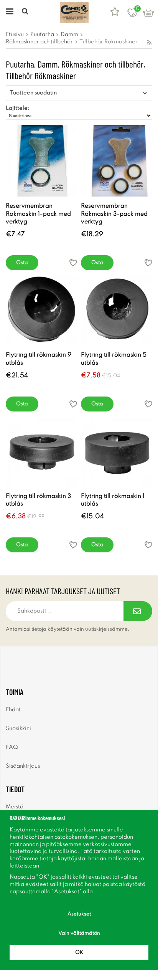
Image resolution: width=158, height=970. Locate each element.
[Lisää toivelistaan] (73, 262)
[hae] (26, 12)
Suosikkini (18, 728)
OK (79, 952)
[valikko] (8, 12)
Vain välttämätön (79, 933)
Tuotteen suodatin (33, 93)
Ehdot (13, 709)
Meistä (14, 807)
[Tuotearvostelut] (114, 12)
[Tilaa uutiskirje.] (137, 611)
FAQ (12, 747)
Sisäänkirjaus (23, 766)
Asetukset (79, 914)
